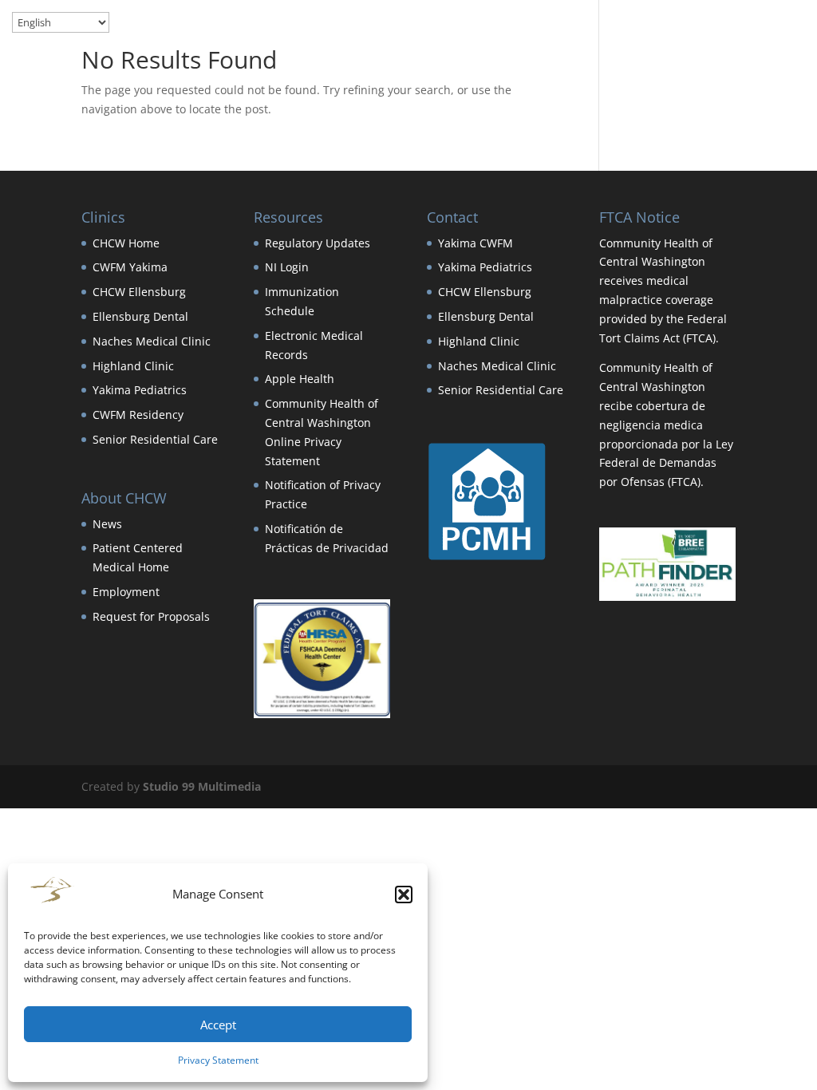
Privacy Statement (218, 1060)
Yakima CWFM (475, 243)
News (107, 523)
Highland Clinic (133, 365)
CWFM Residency (138, 414)
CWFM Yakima (130, 266)
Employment (126, 591)
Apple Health (299, 378)
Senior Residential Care (155, 439)
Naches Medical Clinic (152, 341)
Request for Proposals (151, 616)
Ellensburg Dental (140, 316)
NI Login (287, 266)
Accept (218, 1025)
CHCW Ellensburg (139, 291)
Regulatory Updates (317, 243)
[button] (404, 894)
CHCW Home (126, 243)
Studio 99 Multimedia (202, 786)
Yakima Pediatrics (140, 389)
